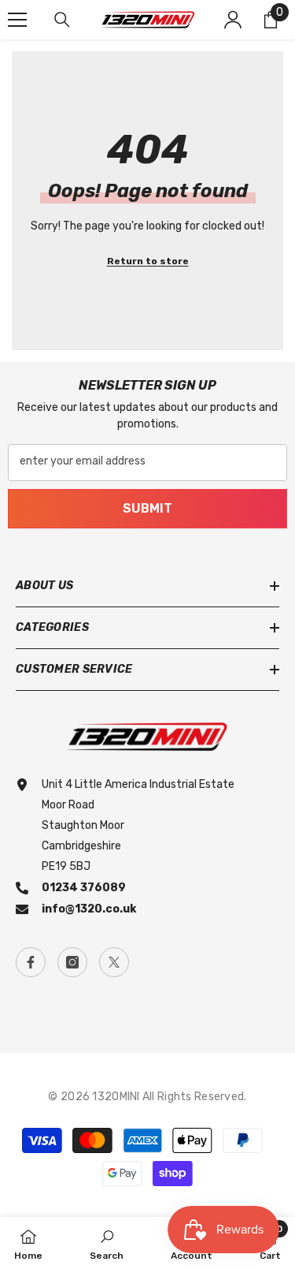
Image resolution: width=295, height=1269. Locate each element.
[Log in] (233, 19)
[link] (106, 1243)
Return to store (148, 261)
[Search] (62, 19)
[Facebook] (31, 962)
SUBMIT (147, 508)
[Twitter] (114, 962)
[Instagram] (72, 962)
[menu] (17, 19)
